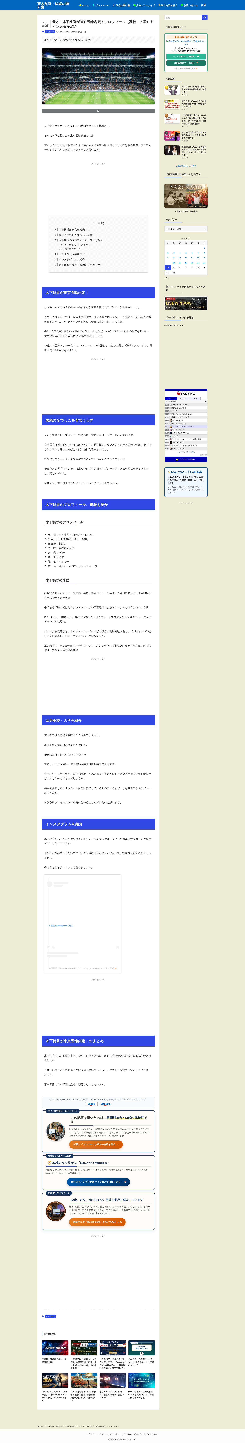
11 (180, 258)
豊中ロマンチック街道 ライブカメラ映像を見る (97, 1182)
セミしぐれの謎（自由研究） (185, 56)
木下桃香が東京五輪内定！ (74, 229)
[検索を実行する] (205, 17)
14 (198, 258)
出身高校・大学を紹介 (72, 254)
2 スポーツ (50, 31)
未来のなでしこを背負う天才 (76, 235)
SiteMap (127, 1434)
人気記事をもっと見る (186, 166)
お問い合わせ (115, 1434)
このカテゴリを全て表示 (186, 452)
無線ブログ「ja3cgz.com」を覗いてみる (96, 1222)
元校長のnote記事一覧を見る (185, 68)
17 (174, 263)
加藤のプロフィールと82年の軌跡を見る (96, 1144)
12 (186, 258)
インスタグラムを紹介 (72, 259)
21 (198, 263)
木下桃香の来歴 (73, 248)
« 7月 (167, 278)
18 (180, 263)
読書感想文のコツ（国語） (185, 63)
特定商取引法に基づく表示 (145, 1434)
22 (204, 263)
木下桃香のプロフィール (77, 244)
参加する (203, 455)
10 (174, 258)
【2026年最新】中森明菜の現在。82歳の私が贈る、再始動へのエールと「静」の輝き (186, 479)
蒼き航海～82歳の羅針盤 (53, 5)
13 (192, 258)
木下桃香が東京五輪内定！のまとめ (80, 265)
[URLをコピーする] (98, 111)
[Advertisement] (98, 185)
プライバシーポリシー (97, 1434)
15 (204, 258)
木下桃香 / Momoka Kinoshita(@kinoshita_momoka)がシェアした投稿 (81, 968)
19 (186, 263)
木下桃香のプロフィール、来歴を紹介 (81, 240)
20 (192, 263)
